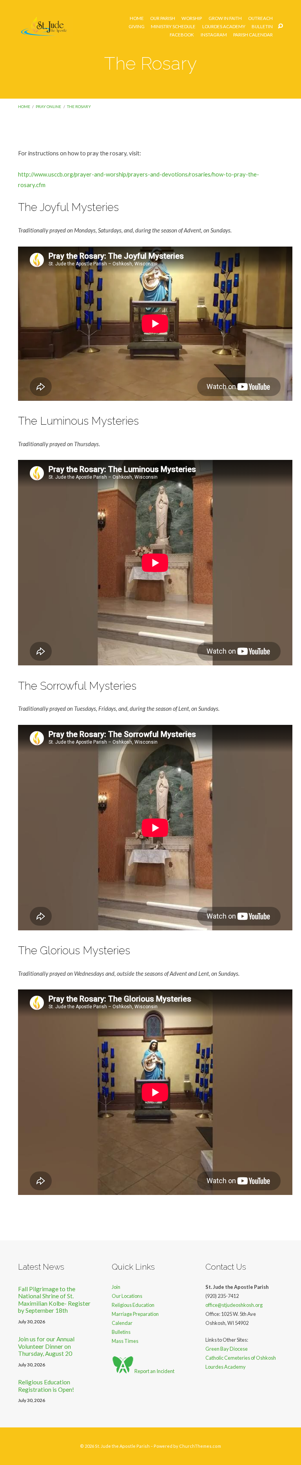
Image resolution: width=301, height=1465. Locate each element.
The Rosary (79, 106)
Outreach (260, 18)
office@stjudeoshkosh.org (234, 1305)
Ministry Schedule (173, 26)
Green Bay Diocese (226, 1349)
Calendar (122, 1323)
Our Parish (162, 18)
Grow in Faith (225, 18)
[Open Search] (280, 26)
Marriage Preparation (135, 1314)
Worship (191, 18)
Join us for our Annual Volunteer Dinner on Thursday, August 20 (46, 1346)
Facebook (182, 34)
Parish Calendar (253, 34)
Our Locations (127, 1296)
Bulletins (121, 1332)
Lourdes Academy (223, 26)
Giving (137, 26)
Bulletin (262, 26)
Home (137, 18)
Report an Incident (154, 1371)
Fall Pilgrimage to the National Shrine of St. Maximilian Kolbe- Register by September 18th (54, 1299)
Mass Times (125, 1341)
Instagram (214, 34)
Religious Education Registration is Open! (46, 1386)
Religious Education (133, 1305)
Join (116, 1287)
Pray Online (48, 106)
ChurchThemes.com (200, 1446)
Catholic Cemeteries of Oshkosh (240, 1358)
